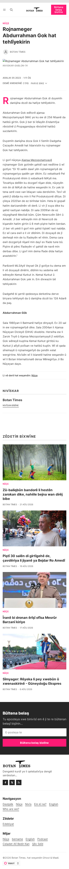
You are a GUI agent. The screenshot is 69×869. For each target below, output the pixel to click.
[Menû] (5, 9)
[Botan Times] (6, 52)
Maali (55, 857)
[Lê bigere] (11, 9)
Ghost (46, 857)
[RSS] (18, 782)
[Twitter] (12, 782)
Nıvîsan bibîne (11, 405)
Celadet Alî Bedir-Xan (16, 844)
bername (17, 839)
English (30, 839)
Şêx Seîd (37, 844)
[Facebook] (5, 782)
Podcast (42, 839)
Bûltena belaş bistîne (58, 9)
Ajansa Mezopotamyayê (36, 160)
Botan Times (17, 51)
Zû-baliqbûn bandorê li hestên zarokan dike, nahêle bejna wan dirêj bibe (33, 494)
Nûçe (6, 23)
